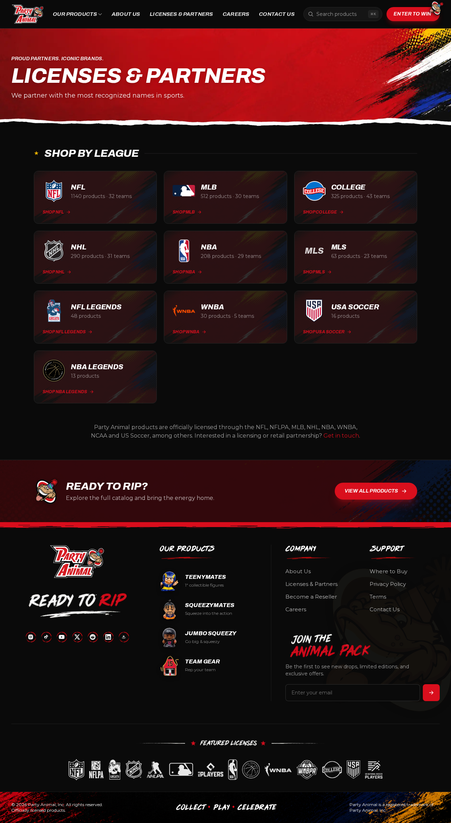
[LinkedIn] (108, 637)
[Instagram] (30, 637)
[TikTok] (46, 637)
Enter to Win (412, 14)
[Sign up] (431, 692)
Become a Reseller (311, 596)
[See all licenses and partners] (225, 769)
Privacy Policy (388, 584)
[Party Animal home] (27, 14)
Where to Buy (388, 571)
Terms (378, 596)
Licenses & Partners (181, 14)
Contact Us (277, 14)
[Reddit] (92, 637)
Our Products (75, 14)
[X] (77, 637)
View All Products (371, 491)
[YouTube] (61, 637)
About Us (126, 14)
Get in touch (341, 435)
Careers (236, 14)
